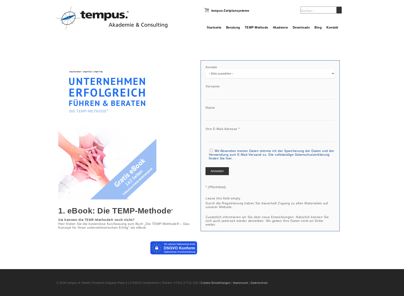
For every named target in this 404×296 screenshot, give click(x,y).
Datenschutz (259, 283)
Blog (318, 27)
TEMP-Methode (256, 27)
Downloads (301, 27)
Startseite (214, 27)
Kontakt (332, 27)
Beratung (233, 27)
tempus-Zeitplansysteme (230, 10)
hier (229, 158)
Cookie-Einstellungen (216, 283)
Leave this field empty (223, 198)
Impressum (240, 283)
